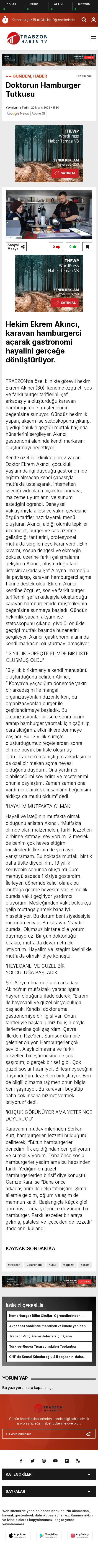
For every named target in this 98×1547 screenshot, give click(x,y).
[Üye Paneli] (91, 19)
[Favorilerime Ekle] (87, 246)
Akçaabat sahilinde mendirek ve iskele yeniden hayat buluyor (47, 1326)
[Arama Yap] (82, 19)
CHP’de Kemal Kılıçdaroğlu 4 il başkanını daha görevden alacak (46, 1357)
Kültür (53, 1264)
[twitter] (32, 1461)
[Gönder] (90, 1434)
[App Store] (18, 1535)
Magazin (68, 1264)
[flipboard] (67, 1461)
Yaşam (85, 1264)
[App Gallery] (80, 1535)
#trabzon (14, 1264)
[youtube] (55, 1461)
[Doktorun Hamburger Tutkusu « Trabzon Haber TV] (28, 38)
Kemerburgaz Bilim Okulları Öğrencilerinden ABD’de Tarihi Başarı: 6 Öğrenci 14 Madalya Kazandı (44, 1316)
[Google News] (26, 113)
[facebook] (21, 1461)
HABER (40, 76)
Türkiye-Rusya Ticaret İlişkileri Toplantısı (42, 1346)
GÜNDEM (22, 76)
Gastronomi (34, 1264)
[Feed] (78, 1461)
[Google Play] (49, 1535)
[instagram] (44, 1461)
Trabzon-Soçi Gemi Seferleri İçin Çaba (40, 1336)
